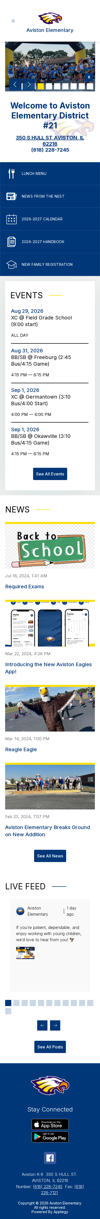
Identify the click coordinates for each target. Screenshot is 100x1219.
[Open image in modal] (25, 953)
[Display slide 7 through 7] (57, 1003)
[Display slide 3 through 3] (25, 1003)
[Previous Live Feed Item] (42, 1025)
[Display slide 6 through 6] (49, 1003)
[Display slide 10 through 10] (82, 1003)
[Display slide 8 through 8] (66, 1003)
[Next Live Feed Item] (55, 1025)
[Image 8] (82, 86)
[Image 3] (41, 86)
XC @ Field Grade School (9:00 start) (41, 321)
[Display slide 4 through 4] (33, 1003)
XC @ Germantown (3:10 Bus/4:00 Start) (41, 400)
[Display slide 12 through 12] (8, 1011)
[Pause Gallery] (89, 77)
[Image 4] (49, 86)
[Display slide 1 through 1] (8, 1003)
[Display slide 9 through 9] (74, 1003)
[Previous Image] (15, 85)
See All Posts (50, 1046)
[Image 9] (90, 86)
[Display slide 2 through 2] (16, 1003)
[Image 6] (65, 86)
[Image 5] (57, 86)
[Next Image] (29, 85)
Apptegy (61, 1212)
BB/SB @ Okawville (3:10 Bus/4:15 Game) (41, 439)
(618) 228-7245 (47, 1186)
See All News (50, 855)
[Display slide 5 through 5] (41, 1003)
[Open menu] (13, 21)
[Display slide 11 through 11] (90, 1003)
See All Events (50, 473)
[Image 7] (74, 86)
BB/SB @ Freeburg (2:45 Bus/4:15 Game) (41, 360)
